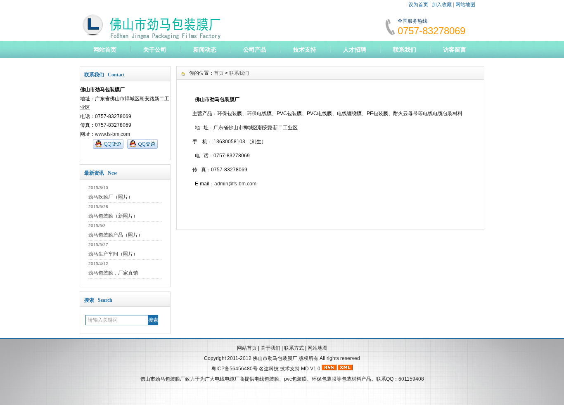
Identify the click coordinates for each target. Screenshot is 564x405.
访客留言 (454, 49)
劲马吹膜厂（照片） (110, 197)
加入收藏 (442, 4)
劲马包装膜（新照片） (113, 216)
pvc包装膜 (295, 379)
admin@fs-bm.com (235, 184)
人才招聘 (354, 49)
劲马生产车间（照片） (113, 254)
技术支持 (304, 49)
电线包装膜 (266, 379)
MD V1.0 (310, 369)
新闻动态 (204, 49)
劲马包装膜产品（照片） (115, 235)
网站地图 (465, 4)
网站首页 (104, 49)
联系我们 (404, 49)
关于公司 (154, 49)
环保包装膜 (324, 379)
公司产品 (254, 49)
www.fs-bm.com (112, 134)
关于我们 (270, 348)
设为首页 (418, 4)
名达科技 (269, 369)
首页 (219, 73)
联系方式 (294, 348)
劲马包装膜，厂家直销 (113, 273)
